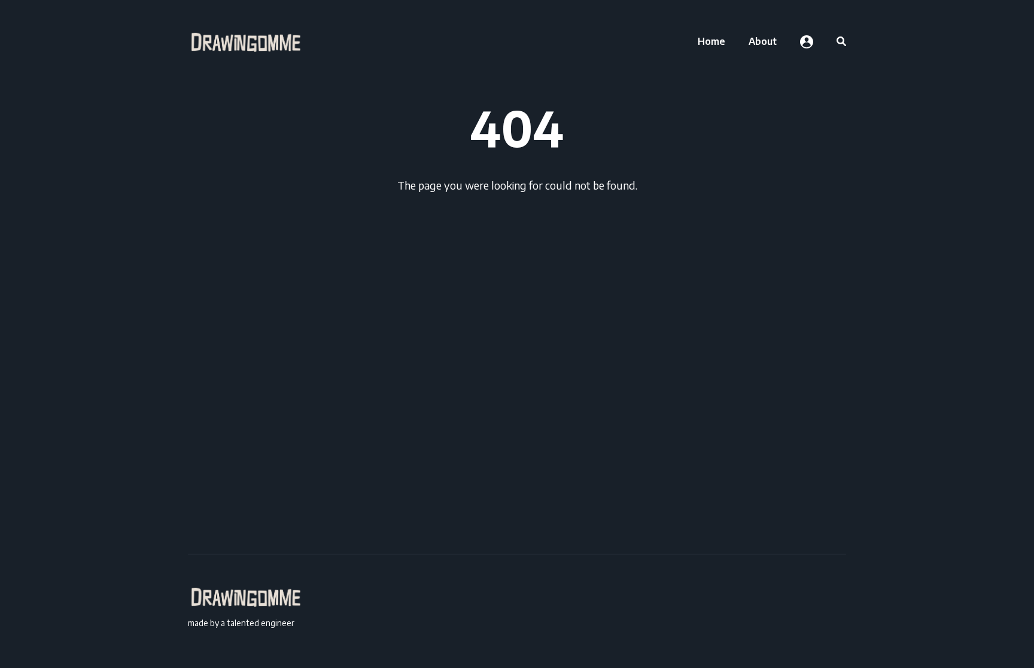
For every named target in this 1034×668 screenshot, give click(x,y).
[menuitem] (711, 41)
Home (711, 41)
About (763, 41)
